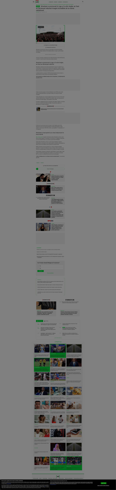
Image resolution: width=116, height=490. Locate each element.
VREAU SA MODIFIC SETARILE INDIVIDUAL (103, 485)
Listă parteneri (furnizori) (53, 484)
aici (44, 486)
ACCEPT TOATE (103, 483)
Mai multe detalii (9, 483)
